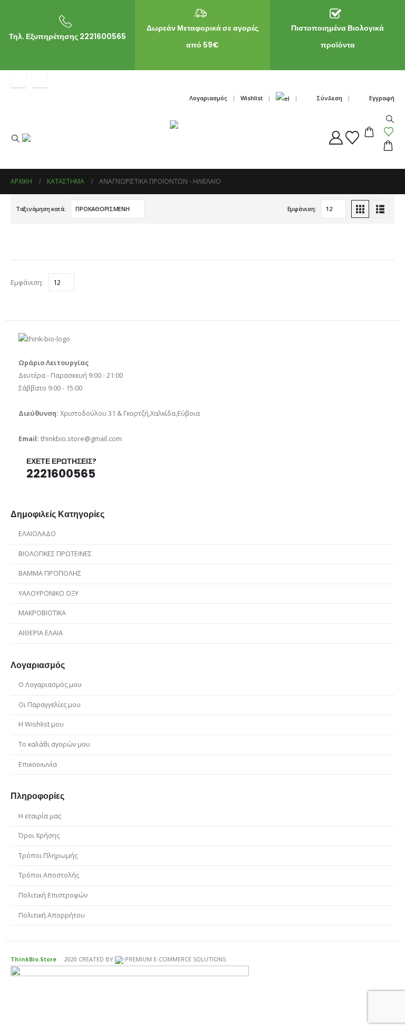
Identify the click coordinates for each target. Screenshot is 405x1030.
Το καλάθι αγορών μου (54, 744)
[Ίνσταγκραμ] (39, 80)
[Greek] (282, 98)
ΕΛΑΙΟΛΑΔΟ (37, 533)
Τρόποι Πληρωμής (48, 855)
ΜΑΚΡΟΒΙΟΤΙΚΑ (42, 612)
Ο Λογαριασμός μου (50, 684)
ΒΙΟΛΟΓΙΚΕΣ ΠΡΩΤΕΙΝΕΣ (55, 553)
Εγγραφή (381, 98)
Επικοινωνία (37, 764)
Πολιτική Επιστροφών (53, 895)
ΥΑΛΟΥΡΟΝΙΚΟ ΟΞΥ (48, 593)
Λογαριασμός (208, 98)
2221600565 (60, 473)
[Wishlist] (352, 138)
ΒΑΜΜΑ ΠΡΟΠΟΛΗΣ (49, 573)
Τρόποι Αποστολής (48, 875)
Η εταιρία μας (39, 816)
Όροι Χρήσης (39, 835)
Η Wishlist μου (41, 724)
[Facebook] (18, 80)
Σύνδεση (329, 98)
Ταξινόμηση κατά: (41, 209)
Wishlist (251, 98)
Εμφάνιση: (301, 209)
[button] (15, 138)
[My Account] (336, 138)
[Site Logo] (82, 151)
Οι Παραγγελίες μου (49, 704)
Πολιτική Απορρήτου (51, 915)
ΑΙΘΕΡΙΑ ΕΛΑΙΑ (40, 632)
